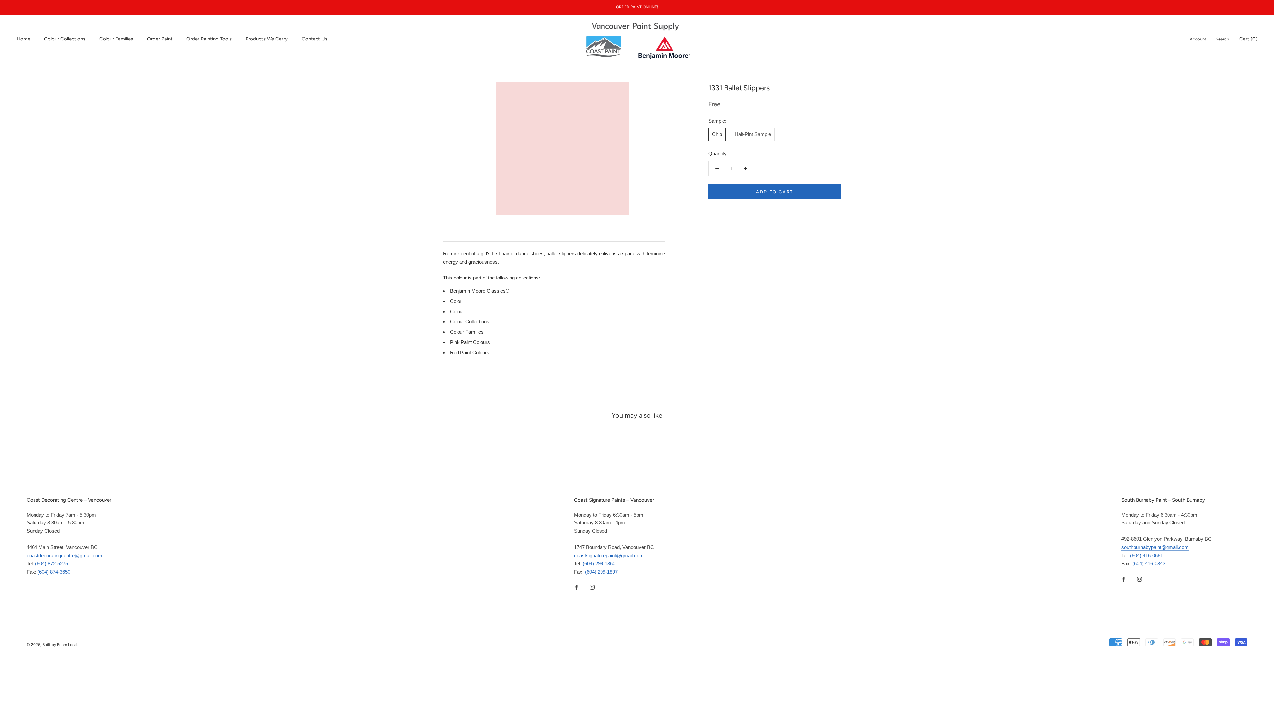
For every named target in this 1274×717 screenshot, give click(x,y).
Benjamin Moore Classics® (479, 291)
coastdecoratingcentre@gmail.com (64, 555)
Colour (457, 311)
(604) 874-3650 (53, 572)
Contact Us (314, 39)
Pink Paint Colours (470, 342)
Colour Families (116, 39)
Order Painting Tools (209, 39)
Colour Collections (64, 39)
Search (1222, 39)
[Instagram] (592, 587)
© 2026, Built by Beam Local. (52, 644)
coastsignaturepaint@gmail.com (609, 555)
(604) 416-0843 (1148, 563)
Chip (717, 134)
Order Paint (160, 39)
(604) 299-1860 (599, 563)
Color (455, 301)
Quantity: (718, 153)
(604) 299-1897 (601, 572)
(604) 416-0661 (1146, 555)
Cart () (1248, 39)
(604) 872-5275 (51, 563)
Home (23, 39)
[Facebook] (576, 587)
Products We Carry (267, 39)
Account (1198, 39)
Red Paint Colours (469, 352)
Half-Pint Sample (753, 134)
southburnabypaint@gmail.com (1155, 547)
